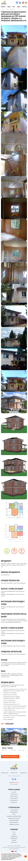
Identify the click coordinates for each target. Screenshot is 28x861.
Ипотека (14, 840)
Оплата (14, 834)
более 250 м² (14, 802)
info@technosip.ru (14, 782)
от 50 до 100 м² (14, 794)
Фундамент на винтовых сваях (14, 816)
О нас (14, 832)
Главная (2, 9)
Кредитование (14, 838)
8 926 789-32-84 (23, 772)
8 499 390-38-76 (4, 772)
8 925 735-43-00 (14, 772)
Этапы (14, 814)
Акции (18, 6)
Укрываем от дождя (14, 824)
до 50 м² (14, 792)
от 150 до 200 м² (14, 798)
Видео (9, 6)
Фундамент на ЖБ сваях (14, 818)
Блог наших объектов (11, 9)
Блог (14, 6)
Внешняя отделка (14, 822)
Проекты (3, 6)
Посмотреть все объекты (10, 756)
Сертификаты (14, 836)
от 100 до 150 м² (14, 796)
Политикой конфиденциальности (8, 858)
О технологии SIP (14, 810)
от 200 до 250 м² (14, 800)
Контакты (24, 6)
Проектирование (14, 812)
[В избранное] (24, 731)
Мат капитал (14, 842)
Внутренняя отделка (14, 820)
